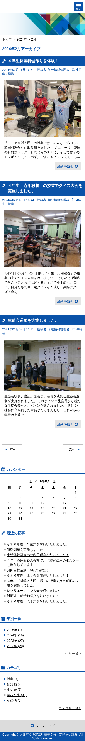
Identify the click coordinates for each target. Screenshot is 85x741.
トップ (7, 39)
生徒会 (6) (14, 689)
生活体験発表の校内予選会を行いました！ (38, 555)
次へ (72, 449)
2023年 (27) (15, 641)
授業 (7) (12, 679)
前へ (13, 449)
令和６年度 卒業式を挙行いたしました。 (38, 544)
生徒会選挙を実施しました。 (33, 320)
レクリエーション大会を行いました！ (35, 590)
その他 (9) (14, 700)
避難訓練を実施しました (25, 550)
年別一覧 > (73, 653)
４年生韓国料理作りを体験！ (33, 60)
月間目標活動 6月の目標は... (29, 570)
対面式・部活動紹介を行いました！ (33, 596)
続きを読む (65, 166)
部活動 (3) (14, 684)
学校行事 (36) (17, 695)
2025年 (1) (14, 630)
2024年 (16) (15, 635)
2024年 (22, 39)
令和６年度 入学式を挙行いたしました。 (38, 601)
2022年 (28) (15, 646)
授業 (11, 73)
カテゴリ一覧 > (70, 708)
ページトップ (44, 726)
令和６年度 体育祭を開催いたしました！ (38, 575)
